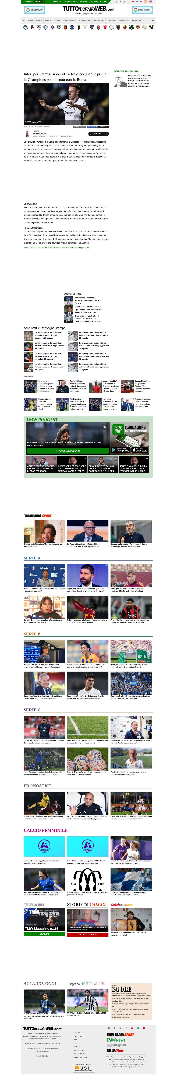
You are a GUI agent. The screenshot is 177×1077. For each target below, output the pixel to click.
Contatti (76, 1047)
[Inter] (72, 27)
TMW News (83, 1)
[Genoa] (65, 27)
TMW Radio (57, 1)
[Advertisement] (133, 173)
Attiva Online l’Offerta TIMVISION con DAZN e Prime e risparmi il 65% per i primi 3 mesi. (57, 248)
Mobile (76, 1040)
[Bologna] (32, 27)
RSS (74, 1043)
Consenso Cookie (80, 1057)
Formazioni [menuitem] (99, 20)
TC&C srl (34, 1033)
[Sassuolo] (131, 27)
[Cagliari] (39, 27)
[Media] (141, 2)
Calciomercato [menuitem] (69, 20)
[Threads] (125, 2)
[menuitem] (24, 21)
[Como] (45, 27)
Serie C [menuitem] (57, 20)
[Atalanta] (25, 27)
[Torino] (138, 27)
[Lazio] (85, 27)
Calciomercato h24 (98, 1)
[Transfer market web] (150, 1)
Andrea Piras (39, 134)
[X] (120, 2)
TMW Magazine (70, 1)
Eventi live (39, 1)
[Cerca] (153, 21)
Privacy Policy (79, 1054)
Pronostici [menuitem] (136, 20)
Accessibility (78, 1050)
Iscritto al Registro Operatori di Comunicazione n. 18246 (42, 1043)
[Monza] (105, 27)
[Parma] (118, 27)
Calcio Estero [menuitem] (85, 20)
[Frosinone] (58, 27)
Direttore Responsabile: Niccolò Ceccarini (42, 1038)
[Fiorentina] (52, 27)
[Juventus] (78, 27)
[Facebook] (116, 2)
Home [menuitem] (30, 20)
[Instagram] (128, 2)
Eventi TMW (77, 1036)
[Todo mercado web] (145, 1)
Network (29, 1)
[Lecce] (91, 27)
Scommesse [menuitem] (123, 20)
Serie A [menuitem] (39, 20)
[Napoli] (111, 27)
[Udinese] (144, 27)
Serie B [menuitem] (48, 20)
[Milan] (98, 27)
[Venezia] (151, 27)
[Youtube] (133, 2)
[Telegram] (137, 2)
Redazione (77, 1033)
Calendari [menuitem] (111, 20)
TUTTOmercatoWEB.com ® (50, 1048)
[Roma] (125, 27)
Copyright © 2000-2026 (33, 1048)
